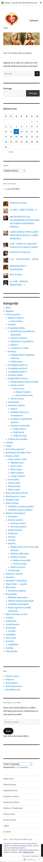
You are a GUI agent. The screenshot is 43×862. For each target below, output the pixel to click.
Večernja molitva (19, 526)
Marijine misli (12, 500)
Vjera (5, 28)
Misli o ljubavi (17, 473)
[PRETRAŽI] (37, 73)
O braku (12, 631)
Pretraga (7, 88)
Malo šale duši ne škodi (17, 493)
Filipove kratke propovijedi (21, 601)
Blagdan (9, 311)
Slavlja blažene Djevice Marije (24, 382)
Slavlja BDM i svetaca (18, 378)
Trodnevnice (14, 570)
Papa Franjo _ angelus (16, 584)
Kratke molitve (15, 530)
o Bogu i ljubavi (18, 476)
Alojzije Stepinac (23, 392)
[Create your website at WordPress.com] (21, 2)
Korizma (12, 351)
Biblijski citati (17, 462)
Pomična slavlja (15, 375)
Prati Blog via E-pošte (12, 703)
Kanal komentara (14, 686)
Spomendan (14, 402)
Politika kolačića (28, 852)
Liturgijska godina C (17, 371)
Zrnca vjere (11, 638)
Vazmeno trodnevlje (20, 425)
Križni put (13, 533)
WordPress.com (13, 689)
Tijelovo (14, 345)
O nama (7, 832)
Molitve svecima (18, 557)
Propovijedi (11, 594)
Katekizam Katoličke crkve (18, 452)
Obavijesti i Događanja (16, 580)
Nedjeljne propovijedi (18, 604)
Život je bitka (16, 274)
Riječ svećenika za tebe (16, 614)
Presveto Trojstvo (19, 338)
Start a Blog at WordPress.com (20, 839)
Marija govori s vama (15, 496)
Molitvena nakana (18, 203)
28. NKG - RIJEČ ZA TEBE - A (23, 210)
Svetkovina (11, 621)
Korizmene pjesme (17, 590)
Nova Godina (17, 321)
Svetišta (9, 617)
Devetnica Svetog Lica (20, 252)
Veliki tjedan (16, 361)
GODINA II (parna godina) (20, 510)
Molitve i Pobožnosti (15, 513)
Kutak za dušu (12, 456)
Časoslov (10, 641)
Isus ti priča (13, 479)
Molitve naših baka (20, 553)
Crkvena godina (13, 314)
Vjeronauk (11, 628)
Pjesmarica (11, 587)
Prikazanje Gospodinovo (22, 341)
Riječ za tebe (14, 489)
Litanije (11, 540)
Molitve (11, 543)
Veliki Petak (18, 432)
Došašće (12, 324)
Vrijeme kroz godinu (17, 439)
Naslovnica (8, 779)
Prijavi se (10, 679)
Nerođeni (10, 577)
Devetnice (13, 516)
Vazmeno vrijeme (16, 405)
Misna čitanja (12, 503)
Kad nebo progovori (15, 449)
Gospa (9, 446)
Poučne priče (14, 483)
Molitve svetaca (18, 567)
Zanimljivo (11, 634)
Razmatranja (14, 486)
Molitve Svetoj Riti (21, 560)
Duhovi (14, 409)
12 (16, 131)
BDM (8, 307)
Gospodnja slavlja (16, 328)
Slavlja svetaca (17, 385)
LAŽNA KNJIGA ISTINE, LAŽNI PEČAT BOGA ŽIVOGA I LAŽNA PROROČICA (24, 235)
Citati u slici (16, 466)
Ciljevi (6, 826)
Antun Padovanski (24, 395)
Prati (8, 731)
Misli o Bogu (16, 469)
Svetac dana (18, 388)
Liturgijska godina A (17, 365)
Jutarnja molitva (18, 523)
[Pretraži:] (19, 73)
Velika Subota (19, 429)
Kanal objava (12, 683)
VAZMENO (13, 644)
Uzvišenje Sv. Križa (19, 348)
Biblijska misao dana (18, 597)
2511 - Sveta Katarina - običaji (24, 259)
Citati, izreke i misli (17, 459)
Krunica (12, 537)
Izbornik (34, 21)
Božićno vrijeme (15, 318)
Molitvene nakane (14, 574)
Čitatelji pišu (12, 651)
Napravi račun (12, 676)
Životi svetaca (17, 398)
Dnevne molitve (15, 520)
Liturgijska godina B (17, 368)
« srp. (10, 152)
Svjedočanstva (12, 624)
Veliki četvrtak (20, 435)
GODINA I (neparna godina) (21, 506)
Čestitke (9, 648)
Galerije (9, 442)
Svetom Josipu (20, 564)
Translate (23, 767)
